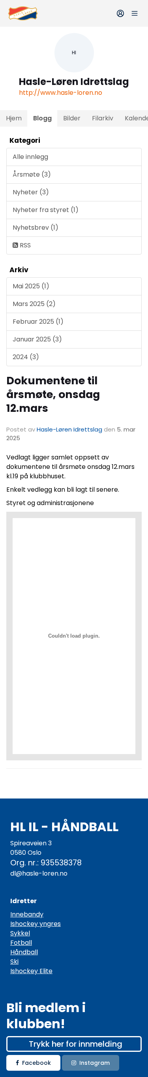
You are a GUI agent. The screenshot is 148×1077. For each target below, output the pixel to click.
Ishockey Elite (31, 971)
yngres (49, 923)
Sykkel (20, 933)
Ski (14, 961)
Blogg (42, 118)
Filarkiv (102, 118)
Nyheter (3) (31, 192)
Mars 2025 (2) (34, 303)
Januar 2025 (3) (37, 339)
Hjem (14, 118)
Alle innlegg (30, 156)
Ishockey (24, 923)
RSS (24, 245)
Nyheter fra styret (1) (46, 209)
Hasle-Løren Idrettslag (69, 429)
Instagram (94, 1063)
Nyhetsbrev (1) (35, 227)
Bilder (72, 118)
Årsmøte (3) (32, 174)
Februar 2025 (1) (38, 321)
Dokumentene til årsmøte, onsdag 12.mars (53, 394)
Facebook (36, 1063)
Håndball (24, 952)
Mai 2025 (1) (31, 286)
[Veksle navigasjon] (134, 13)
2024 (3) (26, 356)
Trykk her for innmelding (75, 1043)
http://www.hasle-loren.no (60, 92)
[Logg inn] (120, 13)
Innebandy (26, 914)
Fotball (21, 942)
